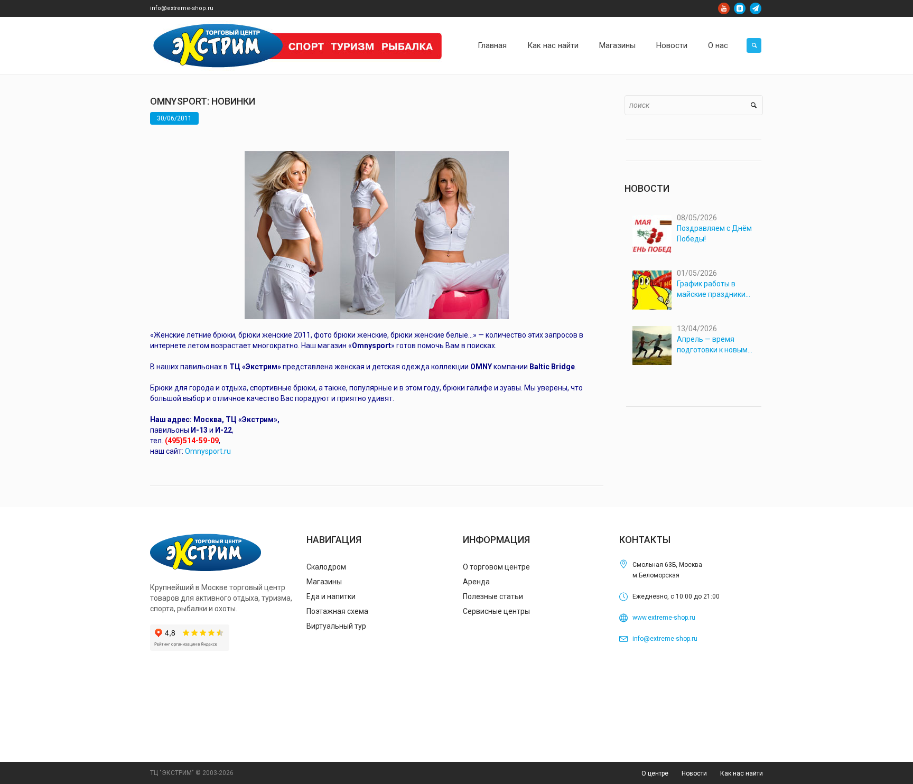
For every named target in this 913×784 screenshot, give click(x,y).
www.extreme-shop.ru (663, 617)
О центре (654, 773)
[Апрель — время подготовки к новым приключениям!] (652, 345)
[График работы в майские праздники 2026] (652, 290)
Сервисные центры (496, 611)
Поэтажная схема (337, 611)
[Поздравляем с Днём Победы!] (652, 234)
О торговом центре (496, 567)
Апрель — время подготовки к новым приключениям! (712, 345)
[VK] (740, 8)
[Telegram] (755, 8)
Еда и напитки (331, 596)
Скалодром (326, 567)
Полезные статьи (493, 596)
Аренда (476, 581)
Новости (694, 773)
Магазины (324, 581)
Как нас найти (741, 773)
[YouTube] (724, 8)
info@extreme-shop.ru (181, 8)
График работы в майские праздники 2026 (711, 289)
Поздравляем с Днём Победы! (714, 233)
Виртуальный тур (336, 626)
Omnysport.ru (208, 451)
